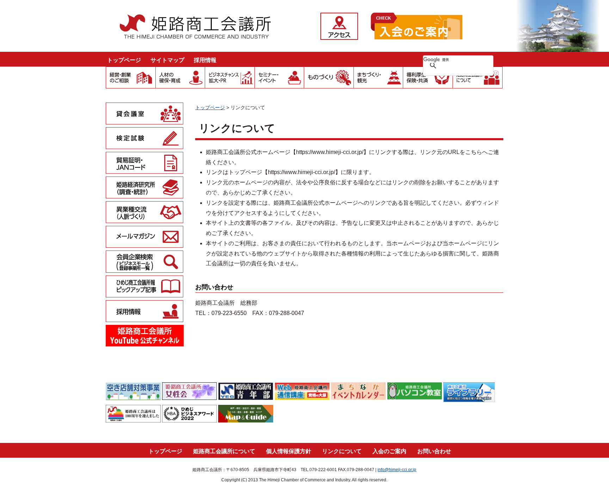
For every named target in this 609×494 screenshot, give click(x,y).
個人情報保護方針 (288, 451)
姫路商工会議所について (224, 451)
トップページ (124, 60)
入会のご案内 (389, 451)
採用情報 (205, 60)
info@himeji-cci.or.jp (396, 469)
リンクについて (342, 451)
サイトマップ (167, 60)
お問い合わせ (434, 451)
